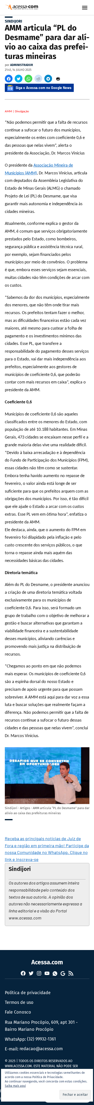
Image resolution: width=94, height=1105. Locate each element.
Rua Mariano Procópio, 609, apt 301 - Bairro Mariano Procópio (41, 1026)
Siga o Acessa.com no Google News (44, 88)
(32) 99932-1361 (41, 1039)
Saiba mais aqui (15, 1086)
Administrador (21, 65)
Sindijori (13, 21)
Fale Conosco (18, 1012)
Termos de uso (19, 1002)
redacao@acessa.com (41, 1048)
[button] (9, 78)
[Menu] (85, 7)
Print (58, 78)
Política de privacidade (28, 992)
